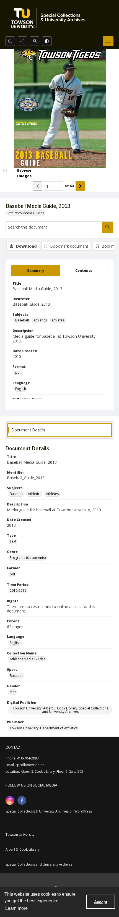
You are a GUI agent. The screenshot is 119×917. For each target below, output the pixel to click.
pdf (18, 372)
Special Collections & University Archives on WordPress (49, 811)
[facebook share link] (21, 800)
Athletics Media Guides (26, 213)
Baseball (22, 320)
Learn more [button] (16, 908)
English (20, 388)
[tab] (35, 270)
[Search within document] (107, 227)
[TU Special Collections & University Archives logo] (50, 18)
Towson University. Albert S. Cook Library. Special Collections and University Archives (60, 710)
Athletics (40, 320)
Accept (100, 902)
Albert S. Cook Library (23, 849)
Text (13, 541)
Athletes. (58, 320)
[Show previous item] (37, 186)
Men (13, 692)
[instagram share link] (10, 800)
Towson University (20, 834)
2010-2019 (18, 590)
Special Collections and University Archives (39, 864)
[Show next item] (80, 186)
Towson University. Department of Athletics (43, 728)
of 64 (69, 185)
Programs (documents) (28, 557)
